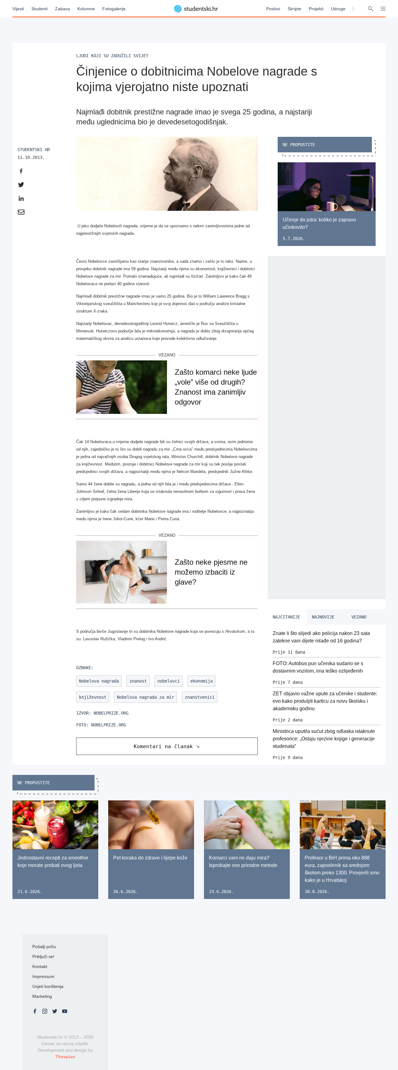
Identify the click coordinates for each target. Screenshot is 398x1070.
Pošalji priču (44, 946)
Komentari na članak (163, 746)
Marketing (42, 996)
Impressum (43, 976)
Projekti (316, 8)
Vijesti (18, 8)
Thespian (65, 1056)
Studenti (39, 8)
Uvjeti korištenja (47, 986)
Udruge (338, 8)
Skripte (294, 8)
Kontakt (39, 966)
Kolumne (86, 8)
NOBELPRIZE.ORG (111, 713)
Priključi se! (43, 956)
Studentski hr (33, 149)
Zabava (62, 8)
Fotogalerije (114, 8)
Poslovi (273, 8)
